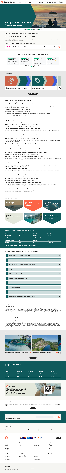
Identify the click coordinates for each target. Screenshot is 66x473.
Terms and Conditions (37, 459)
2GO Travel (7, 113)
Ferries (20, 445)
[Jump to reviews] (33, 29)
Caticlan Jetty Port (23, 33)
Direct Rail (49, 456)
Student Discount (7, 459)
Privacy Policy (36, 456)
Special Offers (30, 2)
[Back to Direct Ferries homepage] (6, 2)
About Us (6, 455)
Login (34, 444)
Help (49, 448)
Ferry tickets (6, 449)
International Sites (7, 456)
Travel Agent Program (22, 456)
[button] (33, 255)
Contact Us (50, 445)
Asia (9, 33)
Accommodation (21, 444)
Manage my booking (37, 445)
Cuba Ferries (50, 455)
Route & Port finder (21, 2)
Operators (26, 2)
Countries (34, 2)
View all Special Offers (33, 93)
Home (6, 33)
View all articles (33, 357)
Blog (38, 2)
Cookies (35, 455)
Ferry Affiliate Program (22, 455)
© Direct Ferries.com (7, 466)
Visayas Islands (15, 33)
